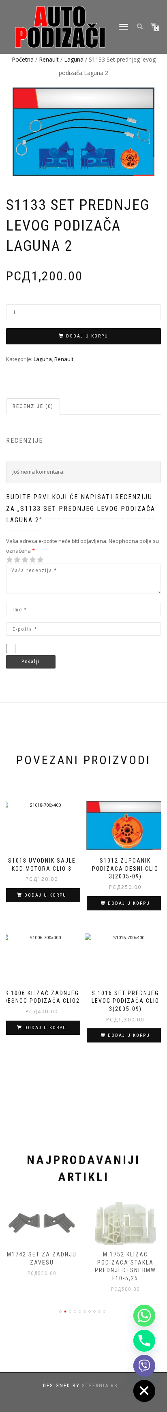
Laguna (74, 59)
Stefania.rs (100, 1385)
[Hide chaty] (144, 1391)
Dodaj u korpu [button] (45, 895)
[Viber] (144, 1366)
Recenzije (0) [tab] (33, 406)
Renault (49, 59)
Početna (23, 59)
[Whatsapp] (144, 1316)
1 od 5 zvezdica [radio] (9, 560)
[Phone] (144, 1341)
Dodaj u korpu (87, 336)
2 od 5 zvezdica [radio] (13, 560)
